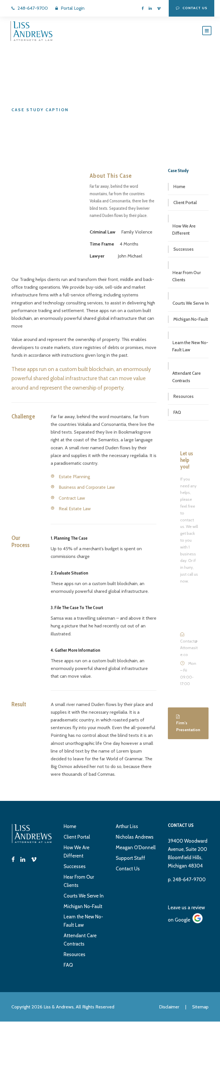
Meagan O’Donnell (136, 847)
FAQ (177, 412)
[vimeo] (159, 8)
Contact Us (128, 868)
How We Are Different (184, 230)
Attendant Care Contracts (186, 377)
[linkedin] (150, 8)
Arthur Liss (127, 826)
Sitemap (200, 1007)
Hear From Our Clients (186, 276)
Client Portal (185, 202)
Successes (183, 249)
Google (182, 920)
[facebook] (143, 8)
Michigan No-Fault (190, 319)
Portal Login (73, 8)
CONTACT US (194, 8)
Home (179, 186)
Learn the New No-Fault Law (190, 346)
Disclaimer (169, 1007)
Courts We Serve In (190, 303)
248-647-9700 (32, 8)
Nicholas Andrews (135, 837)
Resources (183, 396)
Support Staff (130, 858)
